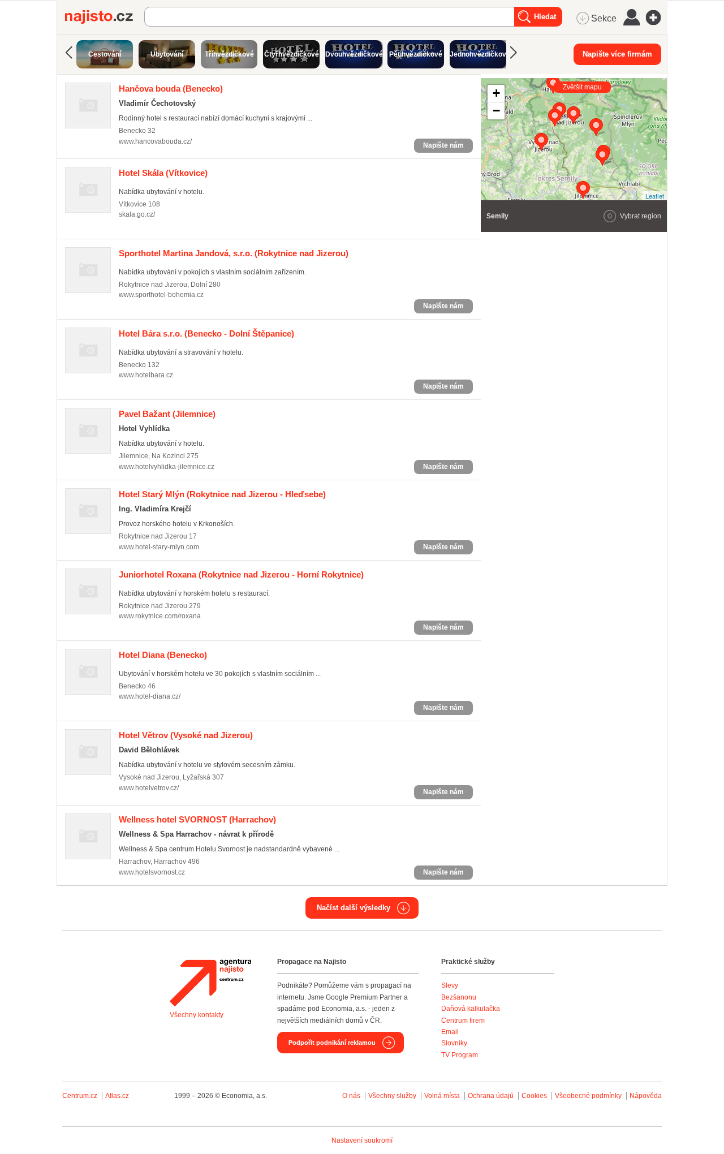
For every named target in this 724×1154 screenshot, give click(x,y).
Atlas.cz (117, 1096)
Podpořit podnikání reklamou (332, 1042)
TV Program (459, 1055)
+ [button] (496, 93)
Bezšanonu (458, 997)
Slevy (449, 985)
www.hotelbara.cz (146, 375)
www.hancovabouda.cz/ (155, 141)
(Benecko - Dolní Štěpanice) (206, 333)
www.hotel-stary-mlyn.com (159, 547)
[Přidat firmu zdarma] (656, 17)
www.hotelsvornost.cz (152, 872)
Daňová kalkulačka (470, 1009)
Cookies (534, 1096)
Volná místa (442, 1096)
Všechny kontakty (196, 1015)
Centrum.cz (79, 1096)
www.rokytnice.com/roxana (160, 616)
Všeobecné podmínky (588, 1096)
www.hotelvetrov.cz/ (149, 788)
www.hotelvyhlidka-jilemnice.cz (166, 467)
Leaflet (654, 195)
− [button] (496, 111)
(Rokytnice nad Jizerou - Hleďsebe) (222, 494)
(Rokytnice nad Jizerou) (233, 253)
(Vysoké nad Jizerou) (186, 735)
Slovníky (454, 1043)
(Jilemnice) (167, 414)
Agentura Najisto (210, 982)
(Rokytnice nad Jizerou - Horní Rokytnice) (241, 574)
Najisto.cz (104, 16)
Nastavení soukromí (362, 1140)
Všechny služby (393, 1096)
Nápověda (646, 1096)
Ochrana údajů (491, 1096)
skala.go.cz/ (137, 214)
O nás (351, 1096)
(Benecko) (171, 88)
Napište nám (443, 145)
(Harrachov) (197, 819)
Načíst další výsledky (353, 907)
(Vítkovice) (163, 173)
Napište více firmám (617, 54)
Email (450, 1032)
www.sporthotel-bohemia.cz (161, 295)
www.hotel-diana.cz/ (149, 696)
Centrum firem (463, 1020)
